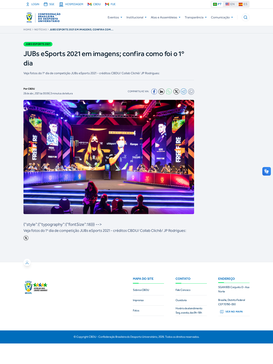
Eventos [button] (113, 17)
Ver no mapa (234, 311)
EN (232, 4)
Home (27, 29)
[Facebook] (154, 92)
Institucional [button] (134, 17)
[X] (176, 92)
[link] (108, 238)
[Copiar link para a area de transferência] (191, 92)
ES (245, 4)
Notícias (40, 29)
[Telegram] (184, 91)
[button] (246, 17)
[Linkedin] (161, 92)
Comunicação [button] (220, 17)
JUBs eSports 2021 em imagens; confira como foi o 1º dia (81, 29)
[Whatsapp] (169, 91)
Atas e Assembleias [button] (164, 17)
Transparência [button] (194, 17)
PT (220, 4)
